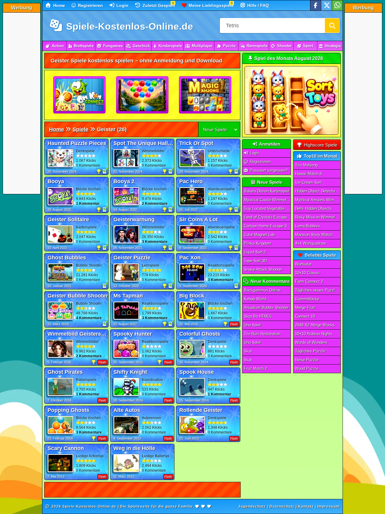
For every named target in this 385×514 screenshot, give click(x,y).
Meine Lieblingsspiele (210, 5)
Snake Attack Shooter (263, 269)
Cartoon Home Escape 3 (265, 226)
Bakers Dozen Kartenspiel (266, 191)
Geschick (141, 46)
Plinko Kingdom (257, 243)
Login (121, 5)
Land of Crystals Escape (265, 217)
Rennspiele (257, 46)
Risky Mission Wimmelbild (318, 217)
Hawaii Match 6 (308, 173)
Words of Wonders (311, 342)
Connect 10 (305, 316)
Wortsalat (303, 264)
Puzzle (229, 46)
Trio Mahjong (306, 165)
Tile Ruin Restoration (262, 333)
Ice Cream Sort (308, 182)
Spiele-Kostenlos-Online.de (128, 26)
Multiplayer (202, 46)
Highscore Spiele (320, 144)
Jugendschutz (252, 506)
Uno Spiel (252, 325)
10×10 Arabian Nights (313, 333)
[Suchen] (332, 25)
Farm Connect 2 (309, 281)
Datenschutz (282, 506)
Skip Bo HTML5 (258, 316)
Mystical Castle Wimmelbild (267, 200)
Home (58, 5)
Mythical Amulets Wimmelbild (318, 200)
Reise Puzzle (306, 360)
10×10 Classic (307, 273)
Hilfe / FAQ (257, 5)
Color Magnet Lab (259, 234)
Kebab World (255, 299)
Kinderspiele (170, 46)
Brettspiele (84, 46)
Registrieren (90, 5)
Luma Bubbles (307, 226)
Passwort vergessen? (268, 170)
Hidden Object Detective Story (318, 191)
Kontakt (306, 506)
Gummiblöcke (307, 299)
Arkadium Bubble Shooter (266, 307)
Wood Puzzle (306, 368)
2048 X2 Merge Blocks (315, 325)
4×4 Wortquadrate (310, 243)
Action (58, 46)
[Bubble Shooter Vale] (142, 95)
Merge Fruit (305, 307)
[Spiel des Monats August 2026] (291, 133)
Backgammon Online (262, 290)
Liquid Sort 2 (255, 252)
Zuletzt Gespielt (158, 5)
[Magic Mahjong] (205, 95)
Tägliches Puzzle (310, 351)
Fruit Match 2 (255, 368)
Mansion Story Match (313, 234)
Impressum (328, 506)
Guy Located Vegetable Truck (267, 208)
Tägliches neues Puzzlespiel (318, 290)
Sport (308, 46)
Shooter (284, 46)
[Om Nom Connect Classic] (80, 95)
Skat (248, 351)
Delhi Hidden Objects (313, 208)
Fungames (113, 46)
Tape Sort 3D (255, 261)
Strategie (333, 46)
